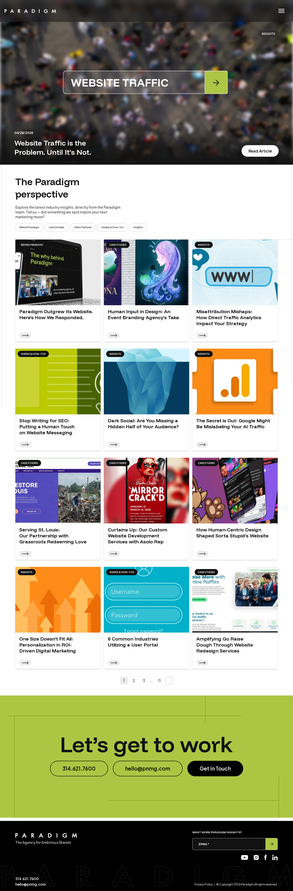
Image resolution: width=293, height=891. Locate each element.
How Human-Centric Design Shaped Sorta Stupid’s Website (232, 533)
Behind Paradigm (29, 227)
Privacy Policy (204, 884)
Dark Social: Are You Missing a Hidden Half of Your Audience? (143, 423)
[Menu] (281, 11)
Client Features (83, 227)
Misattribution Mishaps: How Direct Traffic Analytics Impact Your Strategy (228, 317)
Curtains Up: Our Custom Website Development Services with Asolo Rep (137, 536)
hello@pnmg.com (147, 768)
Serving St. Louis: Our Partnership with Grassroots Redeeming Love (53, 536)
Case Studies (56, 227)
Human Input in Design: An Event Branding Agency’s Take (144, 314)
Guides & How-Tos (112, 227)
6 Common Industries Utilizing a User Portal (133, 642)
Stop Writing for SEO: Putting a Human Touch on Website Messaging (47, 426)
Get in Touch (215, 768)
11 (159, 680)
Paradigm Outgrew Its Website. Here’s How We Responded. (56, 314)
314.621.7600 (79, 768)
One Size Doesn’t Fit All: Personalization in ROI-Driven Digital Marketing (47, 645)
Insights (138, 227)
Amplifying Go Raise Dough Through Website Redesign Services (224, 645)
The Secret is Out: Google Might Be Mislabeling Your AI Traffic (233, 423)
